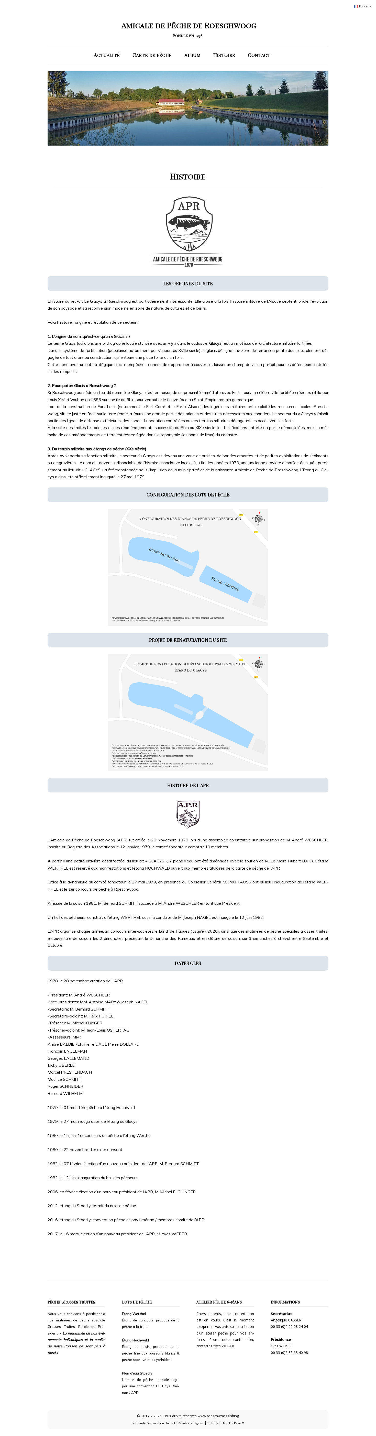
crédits (212, 1423)
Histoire (224, 55)
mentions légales (191, 1423)
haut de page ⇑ (233, 1423)
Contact (259, 55)
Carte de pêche (152, 55)
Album (192, 55)
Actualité (107, 55)
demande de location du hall (153, 1423)
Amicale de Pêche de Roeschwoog (188, 25)
